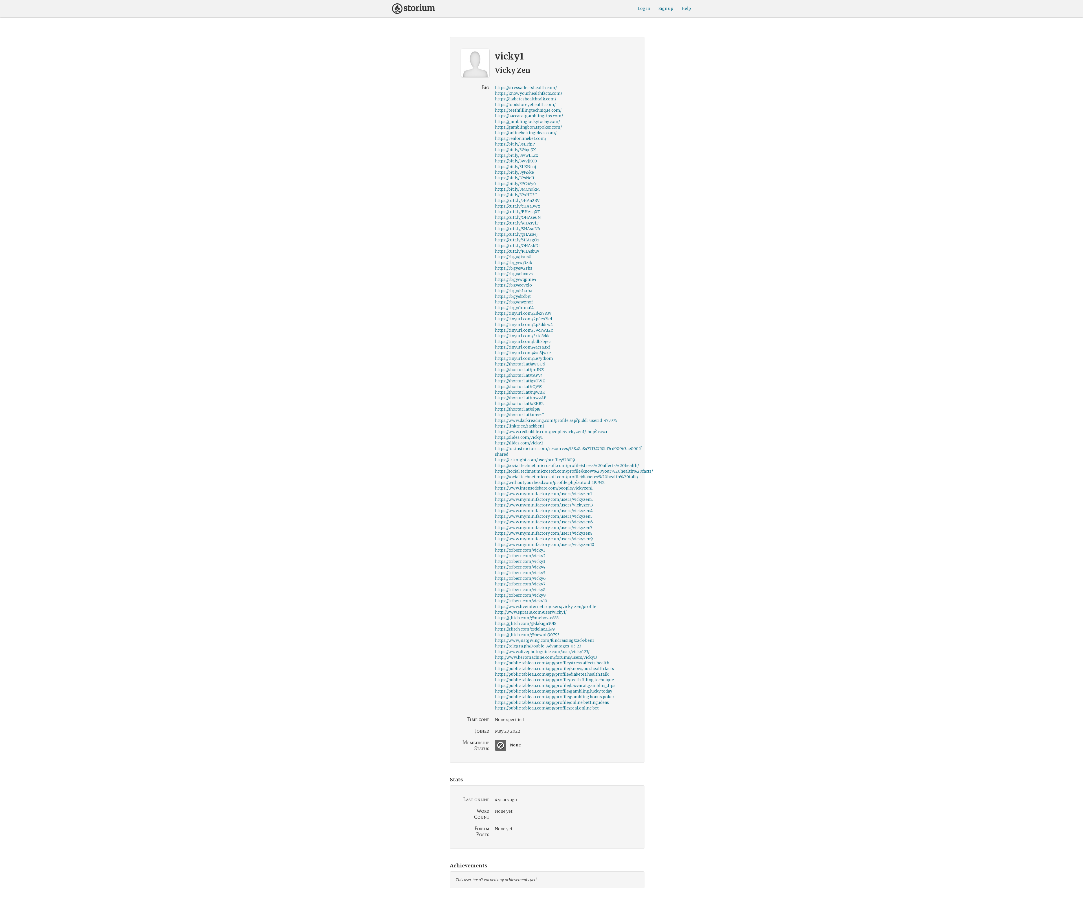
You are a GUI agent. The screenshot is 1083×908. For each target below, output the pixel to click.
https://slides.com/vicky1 (519, 437)
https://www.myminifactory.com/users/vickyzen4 (544, 510)
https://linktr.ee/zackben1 (519, 426)
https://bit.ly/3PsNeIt (514, 177)
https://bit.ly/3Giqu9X (515, 149)
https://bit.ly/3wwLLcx (516, 155)
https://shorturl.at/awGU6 (520, 364)
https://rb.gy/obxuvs (514, 273)
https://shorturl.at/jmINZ (519, 369)
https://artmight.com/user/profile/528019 (535, 459)
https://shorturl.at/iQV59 (519, 386)
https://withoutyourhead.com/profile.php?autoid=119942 (550, 482)
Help (686, 8)
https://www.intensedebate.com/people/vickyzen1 (544, 488)
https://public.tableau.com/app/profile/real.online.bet (547, 708)
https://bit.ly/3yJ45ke (514, 172)
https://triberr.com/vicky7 (520, 584)
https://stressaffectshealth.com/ (526, 87)
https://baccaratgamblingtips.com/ (529, 115)
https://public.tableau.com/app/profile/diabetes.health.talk (552, 674)
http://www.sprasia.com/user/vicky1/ (531, 612)
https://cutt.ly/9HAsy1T (516, 223)
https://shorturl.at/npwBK (520, 392)
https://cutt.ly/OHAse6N (518, 217)
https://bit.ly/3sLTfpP (515, 144)
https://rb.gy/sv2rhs (513, 268)
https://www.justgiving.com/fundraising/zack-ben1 (544, 640)
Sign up (666, 8)
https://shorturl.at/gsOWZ (520, 381)
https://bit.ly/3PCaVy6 (515, 183)
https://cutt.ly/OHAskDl (517, 245)
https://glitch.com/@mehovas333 (527, 617)
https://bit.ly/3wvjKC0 (516, 161)
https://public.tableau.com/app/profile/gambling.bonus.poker (555, 696)
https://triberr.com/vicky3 (520, 561)
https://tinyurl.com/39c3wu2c (524, 330)
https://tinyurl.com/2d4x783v (523, 313)
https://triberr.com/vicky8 (520, 589)
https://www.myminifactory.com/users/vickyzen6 (544, 521)
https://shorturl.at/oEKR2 (519, 403)
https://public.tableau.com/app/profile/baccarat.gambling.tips (555, 685)
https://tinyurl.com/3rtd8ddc (522, 335)
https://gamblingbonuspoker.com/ (528, 127)
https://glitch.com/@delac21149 (525, 629)
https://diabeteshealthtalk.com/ (525, 99)
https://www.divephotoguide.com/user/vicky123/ (542, 651)
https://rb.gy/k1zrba (513, 290)
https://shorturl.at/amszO (520, 414)
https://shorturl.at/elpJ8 (517, 409)
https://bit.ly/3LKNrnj (515, 166)
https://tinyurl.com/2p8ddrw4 (524, 324)
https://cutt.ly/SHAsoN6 (517, 228)
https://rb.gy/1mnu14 (514, 307)
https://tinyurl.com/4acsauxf (522, 347)
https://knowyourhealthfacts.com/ (528, 93)
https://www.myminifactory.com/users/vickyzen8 (544, 533)
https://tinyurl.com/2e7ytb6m (524, 358)
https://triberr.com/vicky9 (520, 595)
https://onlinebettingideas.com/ (525, 132)
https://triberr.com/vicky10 (521, 600)
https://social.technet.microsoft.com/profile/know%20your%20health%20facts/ (574, 471)
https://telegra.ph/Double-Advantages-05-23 (538, 646)
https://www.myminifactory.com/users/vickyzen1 (543, 493)
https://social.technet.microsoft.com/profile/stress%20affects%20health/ (567, 465)
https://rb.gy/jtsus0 (513, 256)
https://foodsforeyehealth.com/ (525, 104)
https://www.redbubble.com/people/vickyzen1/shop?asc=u (551, 431)
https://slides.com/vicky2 (519, 443)
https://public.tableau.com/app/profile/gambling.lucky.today (553, 691)
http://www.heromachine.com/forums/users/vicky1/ (546, 657)
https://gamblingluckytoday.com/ (527, 121)
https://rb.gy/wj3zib (513, 262)
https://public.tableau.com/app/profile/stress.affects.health (552, 662)
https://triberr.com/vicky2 (520, 555)
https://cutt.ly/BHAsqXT (517, 211)
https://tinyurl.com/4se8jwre (523, 352)
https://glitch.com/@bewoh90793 (527, 634)
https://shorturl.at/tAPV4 (519, 375)
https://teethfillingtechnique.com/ (528, 110)
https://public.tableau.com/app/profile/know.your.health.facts (554, 668)
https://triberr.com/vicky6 (520, 578)
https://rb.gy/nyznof (514, 302)
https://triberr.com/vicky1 (520, 550)
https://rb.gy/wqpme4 (515, 279)
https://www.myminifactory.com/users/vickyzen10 (544, 544)
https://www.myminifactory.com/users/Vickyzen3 (544, 505)
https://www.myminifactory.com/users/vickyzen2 (544, 499)
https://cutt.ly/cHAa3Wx (517, 206)
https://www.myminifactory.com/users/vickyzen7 (543, 527)
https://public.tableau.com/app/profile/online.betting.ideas (552, 702)
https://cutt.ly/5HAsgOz (517, 240)
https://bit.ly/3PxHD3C (516, 194)
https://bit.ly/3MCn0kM (517, 189)
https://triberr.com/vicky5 (520, 572)
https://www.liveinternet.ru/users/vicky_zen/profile (545, 606)
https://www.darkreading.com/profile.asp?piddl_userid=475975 (556, 420)
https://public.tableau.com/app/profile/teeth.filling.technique (554, 679)
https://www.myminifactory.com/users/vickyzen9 (544, 538)
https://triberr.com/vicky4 (520, 567)
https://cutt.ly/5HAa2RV (517, 200)
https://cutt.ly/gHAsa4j (516, 234)
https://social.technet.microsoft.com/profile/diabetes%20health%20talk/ (566, 476)
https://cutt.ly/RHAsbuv (517, 251)
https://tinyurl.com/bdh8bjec (523, 341)
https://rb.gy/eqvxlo (513, 285)
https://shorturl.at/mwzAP (520, 397)
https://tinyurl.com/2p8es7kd (523, 318)
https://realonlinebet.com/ (520, 138)
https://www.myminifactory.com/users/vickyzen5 (544, 516)
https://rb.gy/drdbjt (513, 296)
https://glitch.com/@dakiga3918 (525, 623)
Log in (644, 8)
